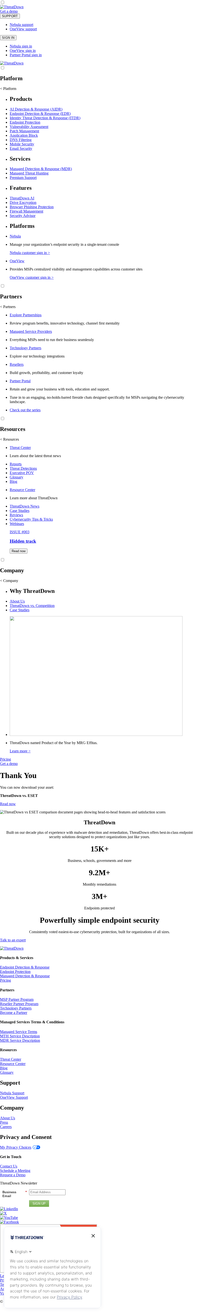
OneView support (23, 29)
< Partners (8, 307)
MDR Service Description (20, 1040)
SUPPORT (10, 16)
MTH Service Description (20, 1036)
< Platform (8, 89)
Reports (16, 464)
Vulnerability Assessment (29, 127)
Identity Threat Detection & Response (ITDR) (45, 118)
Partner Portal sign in (26, 55)
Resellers (17, 364)
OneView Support (14, 1097)
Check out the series (25, 410)
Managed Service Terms (18, 1032)
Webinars (17, 524)
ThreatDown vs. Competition (32, 606)
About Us (17, 601)
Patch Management (24, 131)
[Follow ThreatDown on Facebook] (9, 1222)
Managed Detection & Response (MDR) (41, 169)
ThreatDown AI (22, 198)
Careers (6, 1127)
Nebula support (21, 25)
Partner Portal (20, 381)
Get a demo (9, 11)
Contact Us (8, 1166)
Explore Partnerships (25, 315)
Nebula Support (12, 1093)
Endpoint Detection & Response (25, 967)
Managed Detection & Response (25, 976)
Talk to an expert (13, 940)
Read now (18, 551)
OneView (17, 261)
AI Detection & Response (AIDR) (36, 109)
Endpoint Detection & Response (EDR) (40, 113)
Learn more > (20, 751)
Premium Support (23, 177)
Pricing (5, 759)
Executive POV (22, 473)
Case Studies (19, 511)
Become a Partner (13, 1012)
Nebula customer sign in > (30, 253)
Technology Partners (25, 348)
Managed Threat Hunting (29, 173)
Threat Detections (23, 468)
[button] (21, 11)
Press (4, 1122)
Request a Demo (12, 1175)
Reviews (16, 515)
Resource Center (22, 490)
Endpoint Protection (25, 122)
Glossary (16, 477)
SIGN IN (8, 38)
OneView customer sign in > (32, 277)
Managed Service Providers (31, 331)
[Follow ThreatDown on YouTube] (9, 1218)
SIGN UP (39, 1203)
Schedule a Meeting (15, 1171)
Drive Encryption (23, 202)
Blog (13, 481)
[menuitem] (99, 123)
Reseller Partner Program (19, 1004)
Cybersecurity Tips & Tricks (31, 519)
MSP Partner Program (16, 999)
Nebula (15, 236)
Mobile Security (22, 144)
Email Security (21, 148)
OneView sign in (23, 50)
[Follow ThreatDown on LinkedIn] (9, 1209)
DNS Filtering (21, 140)
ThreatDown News (24, 506)
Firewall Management (26, 211)
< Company (9, 581)
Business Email (14, 1194)
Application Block (24, 135)
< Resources (9, 439)
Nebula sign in (21, 46)
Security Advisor (22, 216)
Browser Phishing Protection (32, 207)
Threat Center (20, 447)
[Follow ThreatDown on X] (3, 1213)
